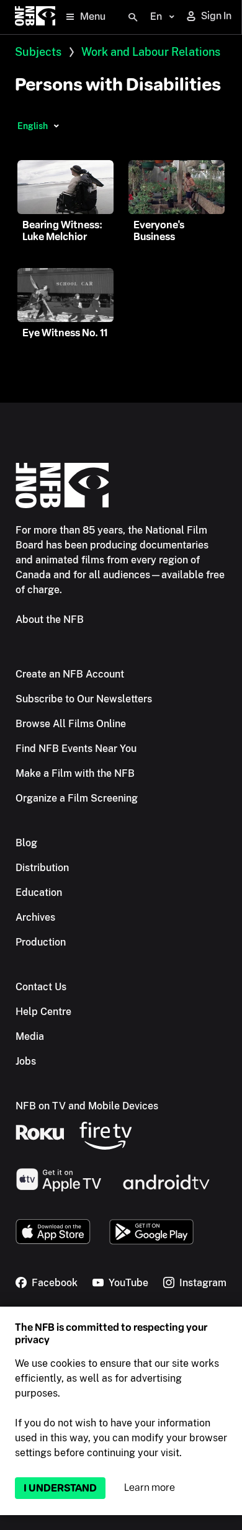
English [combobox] (32, 126)
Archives (35, 917)
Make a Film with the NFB (75, 773)
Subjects (38, 51)
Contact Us (41, 987)
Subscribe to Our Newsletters (84, 699)
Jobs (26, 1061)
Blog (26, 843)
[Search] (132, 17)
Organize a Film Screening (77, 798)
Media (30, 1036)
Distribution (42, 868)
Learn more (149, 1487)
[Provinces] (56, 126)
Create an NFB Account (70, 674)
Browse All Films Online (71, 724)
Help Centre (43, 1012)
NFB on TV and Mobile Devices (87, 1106)
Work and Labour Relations (150, 51)
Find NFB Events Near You (76, 748)
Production (41, 942)
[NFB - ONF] (35, 17)
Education (39, 892)
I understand (60, 1488)
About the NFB (50, 619)
